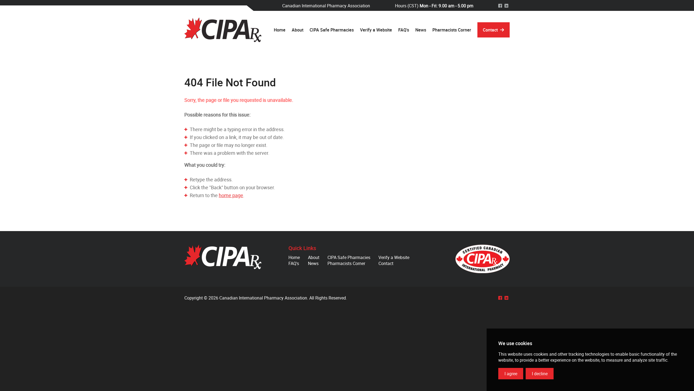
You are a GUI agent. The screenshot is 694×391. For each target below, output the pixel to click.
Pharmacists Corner (346, 263)
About (313, 257)
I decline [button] (540, 374)
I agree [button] (511, 374)
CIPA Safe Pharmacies (348, 257)
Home (294, 257)
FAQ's (293, 263)
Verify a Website (393, 257)
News (313, 263)
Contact (385, 263)
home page (231, 195)
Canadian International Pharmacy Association (222, 30)
